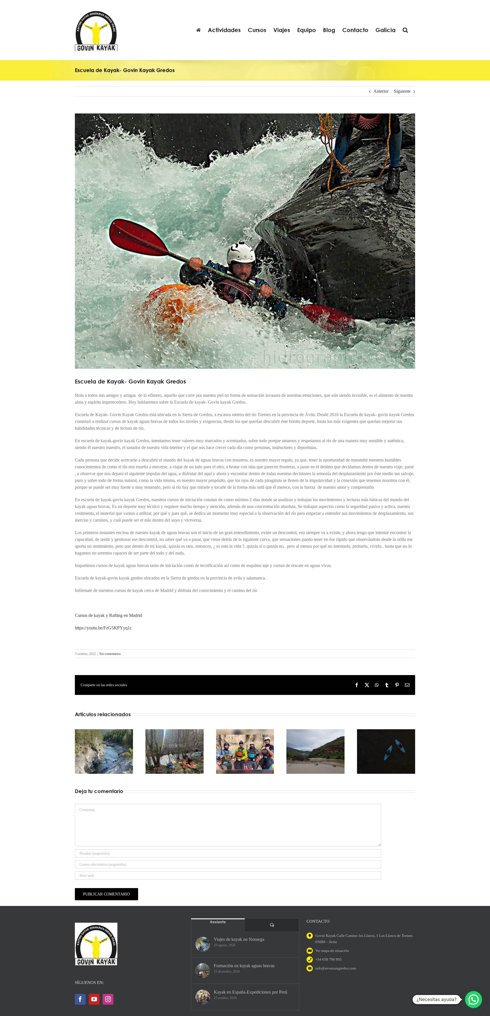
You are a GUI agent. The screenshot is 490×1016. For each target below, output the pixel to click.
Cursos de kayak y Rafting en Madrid (108, 615)
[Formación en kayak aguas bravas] (202, 970)
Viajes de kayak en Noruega (239, 939)
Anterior (380, 91)
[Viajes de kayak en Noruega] (202, 944)
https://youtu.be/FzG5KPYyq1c (103, 627)
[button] (405, 30)
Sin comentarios (110, 654)
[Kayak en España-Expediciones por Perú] (202, 997)
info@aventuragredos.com (335, 968)
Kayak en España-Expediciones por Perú (250, 992)
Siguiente (402, 91)
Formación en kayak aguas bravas (244, 965)
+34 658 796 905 (328, 959)
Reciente (218, 922)
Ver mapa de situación (332, 950)
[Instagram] (108, 999)
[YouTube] (94, 999)
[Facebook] (80, 999)
